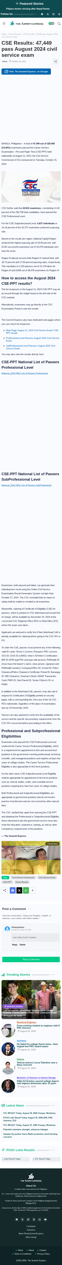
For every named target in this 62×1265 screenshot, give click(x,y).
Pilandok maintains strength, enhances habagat (25, 1129)
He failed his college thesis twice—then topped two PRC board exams (37, 1045)
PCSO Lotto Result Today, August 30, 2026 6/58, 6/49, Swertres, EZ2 (28, 1119)
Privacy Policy (43, 1254)
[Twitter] (19, 890)
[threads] (59, 14)
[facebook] (17, 1219)
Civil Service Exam (47, 877)
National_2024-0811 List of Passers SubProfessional (26, 485)
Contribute (31, 1226)
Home (4, 34)
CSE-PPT (7, 882)
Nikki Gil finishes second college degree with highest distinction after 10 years (38, 1082)
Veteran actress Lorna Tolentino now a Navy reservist (37, 1063)
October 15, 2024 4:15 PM (21, 930)
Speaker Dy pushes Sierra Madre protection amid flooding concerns (30, 1135)
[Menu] (4, 23)
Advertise (31, 1230)
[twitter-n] (48, 14)
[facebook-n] (42, 14)
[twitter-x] (22, 1219)
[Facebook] (13, 890)
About (31, 1250)
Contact (43, 1250)
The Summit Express (37, 1260)
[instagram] (53, 14)
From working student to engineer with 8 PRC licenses (38, 1026)
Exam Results (15, 34)
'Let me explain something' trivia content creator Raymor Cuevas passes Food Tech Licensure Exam (30, 1011)
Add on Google (27, 71)
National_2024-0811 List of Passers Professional (25, 373)
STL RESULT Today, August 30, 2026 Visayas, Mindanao (29, 1113)
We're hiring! (31, 1237)
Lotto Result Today (12, 1159)
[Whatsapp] (26, 890)
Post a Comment (31, 959)
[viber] (39, 1219)
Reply (14, 945)
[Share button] (33, 890)
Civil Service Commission (23, 877)
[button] (51, 23)
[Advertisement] (31, 107)
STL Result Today (42, 1159)
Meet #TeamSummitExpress (31, 1233)
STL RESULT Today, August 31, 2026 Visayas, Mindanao (29, 1125)
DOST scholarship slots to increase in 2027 (28, 8)
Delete (22, 945)
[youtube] (45, 1219)
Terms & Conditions (22, 1254)
